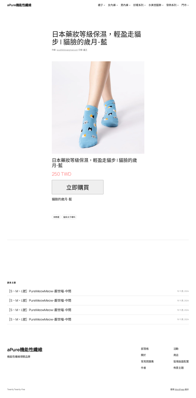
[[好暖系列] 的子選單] (145, 5)
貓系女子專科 (69, 217)
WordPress (179, 389)
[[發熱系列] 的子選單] (178, 5)
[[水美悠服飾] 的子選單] (163, 5)
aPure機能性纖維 (19, 5)
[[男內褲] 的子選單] (130, 5)
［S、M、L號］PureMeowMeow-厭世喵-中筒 (39, 291)
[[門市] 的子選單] (188, 5)
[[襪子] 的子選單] (104, 5)
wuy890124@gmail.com (67, 49)
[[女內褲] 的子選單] (117, 5)
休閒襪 (56, 217)
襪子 (85, 49)
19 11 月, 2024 (183, 291)
